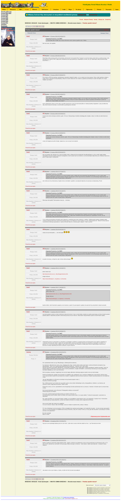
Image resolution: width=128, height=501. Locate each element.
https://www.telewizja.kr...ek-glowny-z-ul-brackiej (54, 278)
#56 (44, 248)
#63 (44, 421)
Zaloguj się (82, 15)
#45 (44, 36)
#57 (44, 352)
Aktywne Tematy (88, 19)
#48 (44, 75)
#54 (44, 191)
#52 (44, 133)
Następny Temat (104, 33)
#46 (44, 55)
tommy (28, 352)
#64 (44, 440)
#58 (44, 229)
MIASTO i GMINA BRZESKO (58, 23)
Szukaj (95, 19)
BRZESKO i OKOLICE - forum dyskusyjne (36, 23)
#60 (44, 287)
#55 (44, 171)
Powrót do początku (30, 51)
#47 (44, 210)
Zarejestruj (93, 15)
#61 (44, 312)
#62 (44, 331)
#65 (44, 459)
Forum (81, 19)
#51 (44, 113)
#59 (44, 268)
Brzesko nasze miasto (74, 23)
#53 (44, 152)
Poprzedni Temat (32, 33)
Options (106, 30)
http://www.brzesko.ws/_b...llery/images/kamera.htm (55, 274)
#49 (44, 94)
